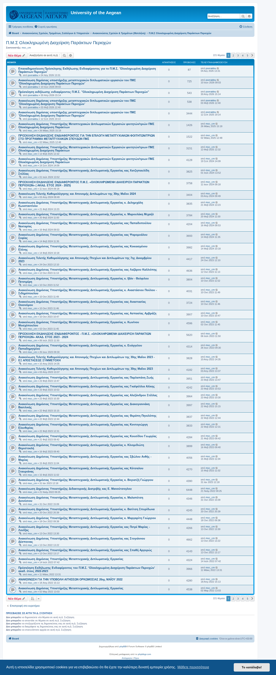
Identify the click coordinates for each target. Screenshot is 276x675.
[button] (252, 55)
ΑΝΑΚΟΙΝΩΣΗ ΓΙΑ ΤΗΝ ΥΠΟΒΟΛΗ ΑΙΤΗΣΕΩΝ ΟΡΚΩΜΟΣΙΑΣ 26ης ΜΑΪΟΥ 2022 (70, 579)
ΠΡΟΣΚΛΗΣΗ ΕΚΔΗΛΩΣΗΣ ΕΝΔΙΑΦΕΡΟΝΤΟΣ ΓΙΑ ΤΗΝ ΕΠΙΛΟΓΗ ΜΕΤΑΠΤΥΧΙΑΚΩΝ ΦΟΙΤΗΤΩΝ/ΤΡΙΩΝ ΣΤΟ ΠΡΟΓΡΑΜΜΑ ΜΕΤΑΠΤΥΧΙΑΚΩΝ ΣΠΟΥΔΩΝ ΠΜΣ (86, 137)
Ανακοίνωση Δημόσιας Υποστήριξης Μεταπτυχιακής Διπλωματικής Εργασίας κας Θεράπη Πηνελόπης (87, 415)
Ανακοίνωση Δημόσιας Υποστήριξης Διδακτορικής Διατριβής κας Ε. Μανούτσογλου (75, 488)
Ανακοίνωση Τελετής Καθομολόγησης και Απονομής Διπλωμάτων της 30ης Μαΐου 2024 (77, 193)
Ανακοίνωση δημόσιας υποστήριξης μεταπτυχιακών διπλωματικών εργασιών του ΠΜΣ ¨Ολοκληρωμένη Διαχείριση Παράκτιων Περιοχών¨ (77, 82)
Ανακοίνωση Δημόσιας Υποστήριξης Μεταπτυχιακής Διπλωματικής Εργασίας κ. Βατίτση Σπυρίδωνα (86, 509)
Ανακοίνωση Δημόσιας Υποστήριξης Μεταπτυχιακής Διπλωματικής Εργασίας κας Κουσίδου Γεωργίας (87, 436)
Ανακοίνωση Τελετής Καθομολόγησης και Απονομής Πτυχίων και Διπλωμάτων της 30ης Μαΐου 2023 (85, 368)
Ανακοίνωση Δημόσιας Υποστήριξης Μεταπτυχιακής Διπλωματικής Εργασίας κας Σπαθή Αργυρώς (85, 550)
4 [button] (242, 55)
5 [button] (247, 55)
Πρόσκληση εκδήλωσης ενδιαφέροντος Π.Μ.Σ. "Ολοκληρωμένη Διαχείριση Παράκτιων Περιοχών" (83, 92)
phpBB (122, 646)
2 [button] (233, 55)
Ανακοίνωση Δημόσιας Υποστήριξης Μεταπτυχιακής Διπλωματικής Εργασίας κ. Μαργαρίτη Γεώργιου (87, 518)
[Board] (39, 14)
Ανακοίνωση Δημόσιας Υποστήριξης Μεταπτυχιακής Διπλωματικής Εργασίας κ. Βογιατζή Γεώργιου (85, 480)
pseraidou (33, 75)
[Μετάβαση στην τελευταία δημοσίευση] (218, 68)
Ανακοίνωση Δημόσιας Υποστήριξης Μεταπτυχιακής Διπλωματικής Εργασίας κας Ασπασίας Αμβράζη (87, 313)
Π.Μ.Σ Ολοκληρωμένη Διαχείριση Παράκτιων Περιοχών (58, 42)
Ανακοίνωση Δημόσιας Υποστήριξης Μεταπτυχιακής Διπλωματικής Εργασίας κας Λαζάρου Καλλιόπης (87, 269)
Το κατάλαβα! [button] (252, 667)
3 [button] (238, 55)
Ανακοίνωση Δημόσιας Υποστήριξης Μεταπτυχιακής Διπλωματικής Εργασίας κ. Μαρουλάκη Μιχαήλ (86, 214)
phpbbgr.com (144, 654)
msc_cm (26, 47)
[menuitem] (45, 26)
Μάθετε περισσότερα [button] (193, 667)
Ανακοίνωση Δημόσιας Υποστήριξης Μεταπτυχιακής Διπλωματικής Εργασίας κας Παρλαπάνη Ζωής (86, 377)
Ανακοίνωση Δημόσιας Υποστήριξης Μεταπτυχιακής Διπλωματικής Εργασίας (70, 559)
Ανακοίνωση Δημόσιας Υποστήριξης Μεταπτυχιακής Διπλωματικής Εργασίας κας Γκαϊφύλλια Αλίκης (86, 386)
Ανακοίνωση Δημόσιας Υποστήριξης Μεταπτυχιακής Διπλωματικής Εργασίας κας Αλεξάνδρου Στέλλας (87, 395)
